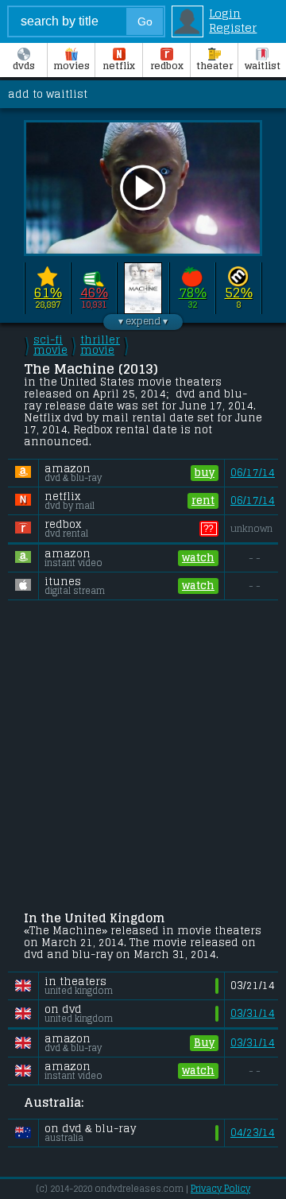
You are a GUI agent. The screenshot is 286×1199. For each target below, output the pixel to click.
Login (225, 13)
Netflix (118, 66)
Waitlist (262, 66)
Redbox (167, 66)
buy (204, 473)
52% (239, 293)
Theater (214, 66)
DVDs (24, 66)
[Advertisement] (143, 757)
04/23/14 (252, 1133)
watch (198, 558)
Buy (204, 1043)
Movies (71, 66)
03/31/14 (252, 1013)
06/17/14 (252, 473)
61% (48, 293)
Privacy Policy (220, 1188)
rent (202, 500)
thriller (100, 345)
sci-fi (50, 345)
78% (193, 293)
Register (233, 27)
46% (94, 293)
